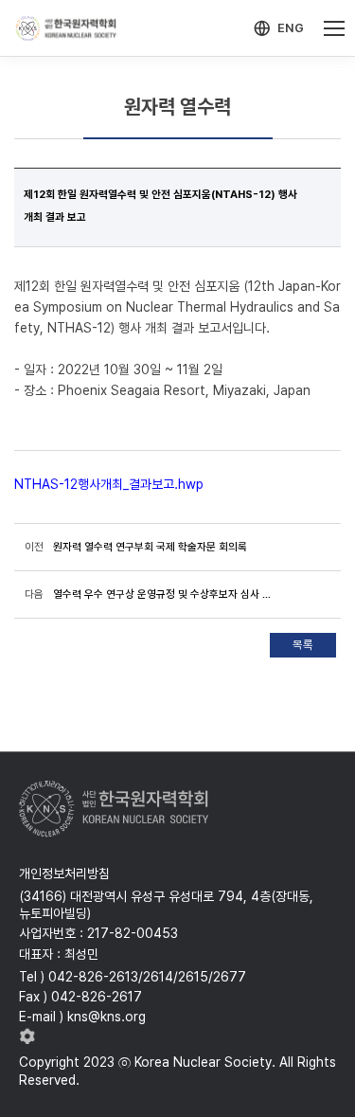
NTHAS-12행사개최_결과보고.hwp (109, 484)
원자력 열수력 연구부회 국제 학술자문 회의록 (150, 546)
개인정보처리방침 (64, 873)
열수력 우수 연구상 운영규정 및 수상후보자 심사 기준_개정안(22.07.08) (166, 594)
